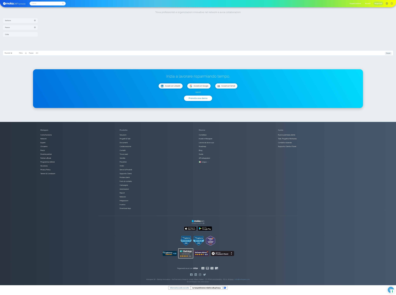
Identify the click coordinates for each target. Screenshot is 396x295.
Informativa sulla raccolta (179, 288)
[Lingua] (387, 4)
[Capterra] (169, 253)
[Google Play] (205, 228)
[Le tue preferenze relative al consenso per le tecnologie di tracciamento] (392, 291)
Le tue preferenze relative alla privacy (206, 288)
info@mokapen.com (242, 279)
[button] (392, 3)
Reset (388, 53)
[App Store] (190, 228)
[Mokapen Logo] (14, 3)
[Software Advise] (201, 253)
